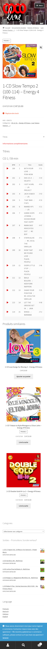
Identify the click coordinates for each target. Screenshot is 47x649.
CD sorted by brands (19, 28)
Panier (36, 643)
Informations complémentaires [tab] (15, 143)
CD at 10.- (14, 123)
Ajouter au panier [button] (23, 376)
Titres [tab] (5, 137)
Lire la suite (23, 442)
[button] (41, 47)
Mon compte (8, 645)
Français (6, 609)
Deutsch (6, 611)
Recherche (23, 645)
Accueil (7, 28)
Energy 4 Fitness (33, 28)
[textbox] (23, 531)
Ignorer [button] (6, 638)
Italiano (5, 614)
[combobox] (23, 531)
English (5, 617)
